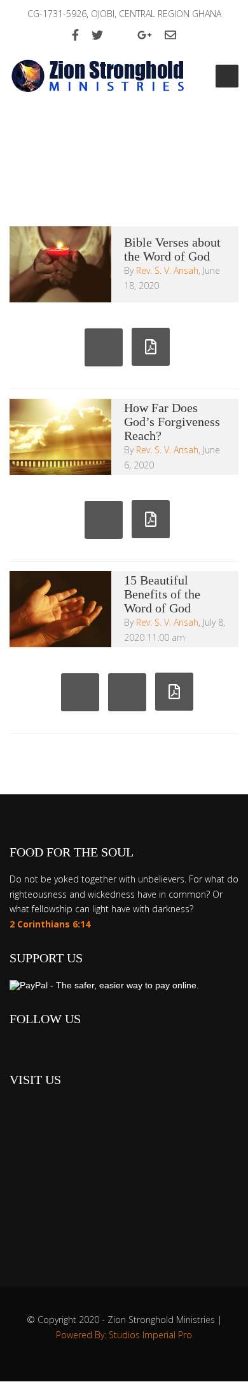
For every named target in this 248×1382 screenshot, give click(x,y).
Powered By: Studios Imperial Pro (124, 1335)
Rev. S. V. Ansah (167, 270)
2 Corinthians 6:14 (50, 924)
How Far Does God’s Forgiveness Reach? (172, 421)
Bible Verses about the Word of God (172, 249)
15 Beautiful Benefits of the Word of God (162, 594)
